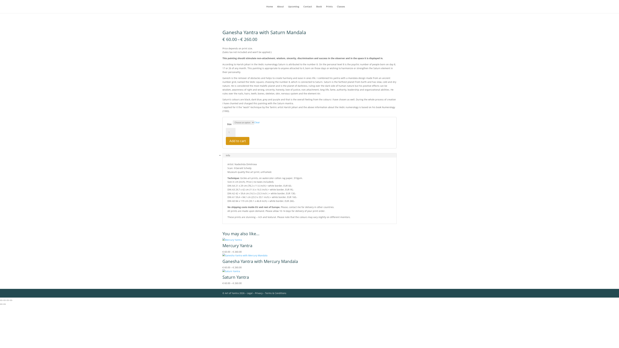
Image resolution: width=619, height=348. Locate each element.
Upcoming (293, 6)
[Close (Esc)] (11, 300)
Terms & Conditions (275, 293)
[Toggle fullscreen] (4, 300)
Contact (307, 6)
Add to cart (237, 141)
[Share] (7, 300)
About (280, 6)
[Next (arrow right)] (4, 304)
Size (229, 124)
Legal (250, 293)
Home (269, 6)
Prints (329, 6)
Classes (341, 6)
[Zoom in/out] (1, 300)
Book (319, 6)
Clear (257, 122)
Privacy (259, 293)
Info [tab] (228, 155)
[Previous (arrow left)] (1, 304)
